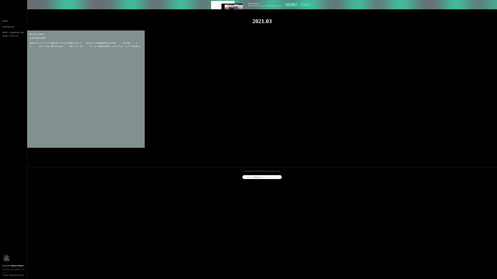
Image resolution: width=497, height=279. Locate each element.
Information (8, 27)
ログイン (306, 4)
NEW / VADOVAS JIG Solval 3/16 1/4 (13, 34)
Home (5, 21)
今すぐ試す (291, 4)
